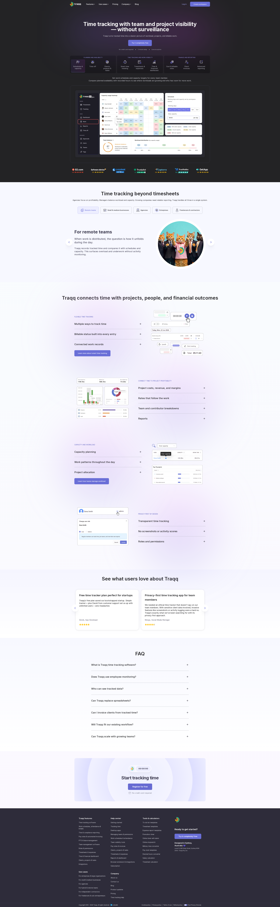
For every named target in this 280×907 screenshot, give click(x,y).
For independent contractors (89, 892)
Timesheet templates (150, 826)
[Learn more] (140, 124)
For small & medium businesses (90, 880)
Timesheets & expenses (87, 852)
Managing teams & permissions (122, 834)
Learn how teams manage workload (91, 481)
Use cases (83, 872)
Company (115, 873)
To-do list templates (150, 822)
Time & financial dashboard (89, 856)
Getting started (116, 822)
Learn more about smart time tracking (92, 353)
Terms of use (167, 905)
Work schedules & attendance (121, 838)
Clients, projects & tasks (87, 860)
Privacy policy (156, 905)
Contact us (115, 882)
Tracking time (115, 826)
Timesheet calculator (150, 862)
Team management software (89, 844)
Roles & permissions (86, 848)
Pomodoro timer (148, 834)
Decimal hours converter (151, 854)
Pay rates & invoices (118, 846)
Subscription (115, 866)
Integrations (83, 864)
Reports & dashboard (118, 858)
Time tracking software (87, 822)
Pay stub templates (150, 850)
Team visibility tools (118, 842)
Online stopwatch (149, 842)
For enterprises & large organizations (92, 876)
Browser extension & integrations (123, 862)
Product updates (117, 889)
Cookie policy (146, 905)
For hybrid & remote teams (88, 888)
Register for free (140, 787)
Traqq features (85, 818)
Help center (116, 818)
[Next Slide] (210, 242)
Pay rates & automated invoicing (90, 836)
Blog (112, 886)
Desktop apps (116, 830)
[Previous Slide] (69, 242)
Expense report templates (152, 830)
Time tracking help (117, 897)
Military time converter (151, 846)
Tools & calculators (151, 818)
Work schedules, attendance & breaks (90, 828)
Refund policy (177, 905)
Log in (184, 4)
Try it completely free (140, 43)
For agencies (83, 884)
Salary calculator (149, 858)
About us (114, 878)
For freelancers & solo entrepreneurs (92, 896)
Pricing (113, 893)
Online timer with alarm (151, 838)
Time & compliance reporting (89, 832)
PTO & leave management (88, 840)
